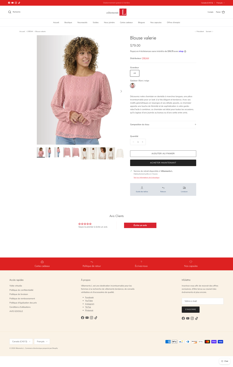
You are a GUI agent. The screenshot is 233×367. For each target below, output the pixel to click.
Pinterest (89, 310)
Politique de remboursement (22, 298)
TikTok (88, 307)
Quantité (134, 136)
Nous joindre (109, 22)
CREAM (145, 58)
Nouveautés (82, 22)
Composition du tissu (139, 124)
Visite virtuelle (15, 285)
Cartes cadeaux (126, 22)
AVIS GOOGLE (16, 311)
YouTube (89, 300)
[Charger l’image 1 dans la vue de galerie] (80, 90)
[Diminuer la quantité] (132, 142)
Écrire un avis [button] (140, 225)
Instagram (89, 304)
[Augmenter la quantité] (143, 142)
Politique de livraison (18, 294)
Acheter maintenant (163, 162)
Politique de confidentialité (21, 290)
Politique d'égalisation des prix (23, 302)
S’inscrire (190, 309)
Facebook (89, 297)
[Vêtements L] (116, 12)
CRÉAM (30, 31)
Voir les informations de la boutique (146, 177)
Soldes (96, 22)
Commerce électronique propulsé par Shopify (41, 348)
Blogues (141, 22)
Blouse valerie (40, 31)
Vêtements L (19, 348)
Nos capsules (156, 22)
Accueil (56, 22)
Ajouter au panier (163, 153)
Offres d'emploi (173, 22)
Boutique (68, 22)
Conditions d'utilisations (19, 307)
